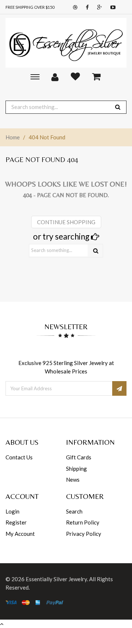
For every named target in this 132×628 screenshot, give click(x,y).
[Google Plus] (98, 7)
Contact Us (19, 457)
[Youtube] (111, 7)
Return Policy (82, 522)
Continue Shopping (66, 222)
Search (74, 511)
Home (13, 137)
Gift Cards (78, 457)
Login (12, 511)
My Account (20, 533)
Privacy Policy (83, 533)
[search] (117, 107)
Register (16, 522)
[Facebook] (85, 7)
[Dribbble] (73, 7)
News (73, 479)
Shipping (76, 468)
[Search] (96, 250)
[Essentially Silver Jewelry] (66, 43)
